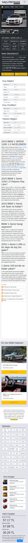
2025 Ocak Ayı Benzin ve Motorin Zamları (11, 290)
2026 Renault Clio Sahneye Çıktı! (9, 287)
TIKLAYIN (14, 158)
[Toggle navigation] (24, 2)
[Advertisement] (14, 321)
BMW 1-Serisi (22, 147)
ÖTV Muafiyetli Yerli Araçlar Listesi (10, 293)
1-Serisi (16, 57)
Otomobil (16, 97)
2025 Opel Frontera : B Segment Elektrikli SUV (12, 296)
